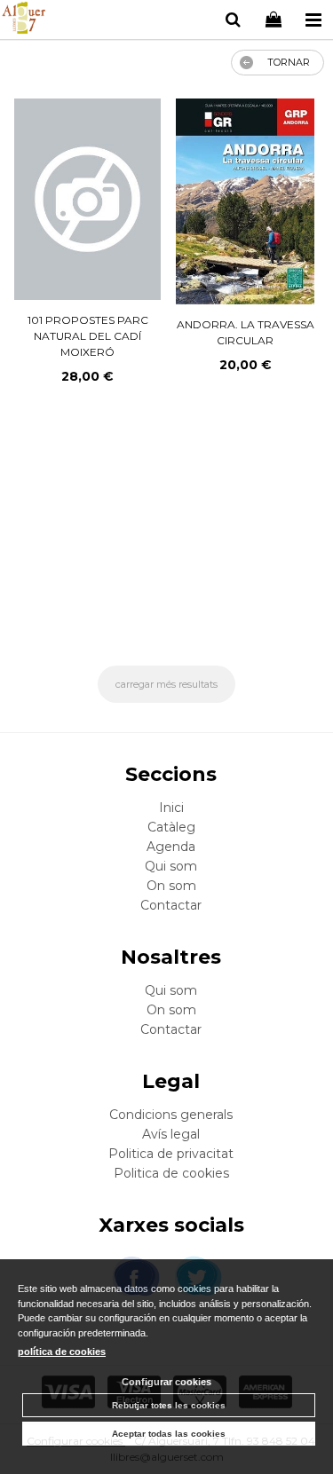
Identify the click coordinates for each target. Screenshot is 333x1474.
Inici (171, 808)
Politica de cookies (171, 1173)
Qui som (171, 866)
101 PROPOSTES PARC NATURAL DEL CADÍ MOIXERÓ (88, 336)
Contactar (171, 905)
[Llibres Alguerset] (23, 20)
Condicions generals (171, 1115)
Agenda (171, 847)
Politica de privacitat (171, 1154)
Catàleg (171, 827)
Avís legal (171, 1134)
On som (171, 886)
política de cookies (62, 1351)
